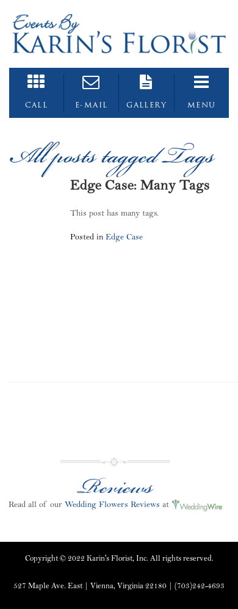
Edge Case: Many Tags (140, 185)
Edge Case (124, 237)
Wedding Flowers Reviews (112, 504)
